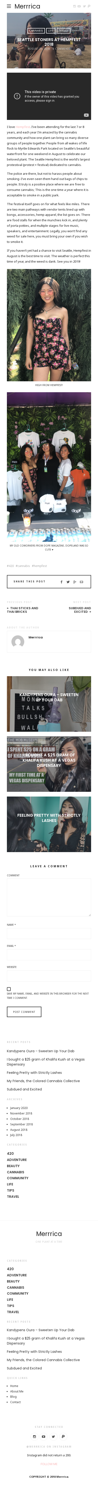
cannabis (24, 566)
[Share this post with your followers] (68, 582)
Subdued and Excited (80, 610)
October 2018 (19, 1119)
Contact (15, 1402)
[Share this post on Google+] (75, 582)
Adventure (17, 1159)
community (17, 1178)
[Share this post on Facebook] (61, 582)
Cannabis (36, 30)
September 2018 (21, 1124)
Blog (13, 1397)
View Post (49, 707)
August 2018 (18, 1130)
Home (14, 1386)
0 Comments (61, 48)
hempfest (40, 566)
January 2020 (19, 1108)
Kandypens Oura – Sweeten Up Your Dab (49, 697)
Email (11, 946)
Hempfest (23, 127)
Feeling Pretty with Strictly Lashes (49, 817)
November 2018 (21, 1113)
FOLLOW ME (49, 1464)
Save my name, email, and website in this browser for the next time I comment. (48, 996)
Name (11, 924)
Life (51, 30)
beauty (13, 1166)
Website (12, 967)
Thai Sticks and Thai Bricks (22, 610)
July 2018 (16, 1135)
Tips (10, 1190)
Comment (13, 875)
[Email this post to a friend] (81, 582)
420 (11, 566)
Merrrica (27, 6)
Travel (64, 30)
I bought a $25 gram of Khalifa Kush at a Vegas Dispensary (49, 760)
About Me (17, 1391)
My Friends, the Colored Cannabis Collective (43, 1081)
